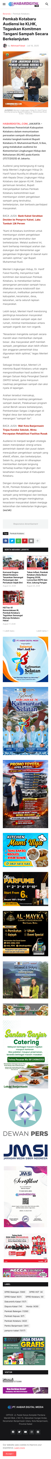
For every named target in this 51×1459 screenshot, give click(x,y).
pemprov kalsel (15, 1330)
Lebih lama (42, 631)
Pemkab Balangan (16, 1311)
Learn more (19, 1448)
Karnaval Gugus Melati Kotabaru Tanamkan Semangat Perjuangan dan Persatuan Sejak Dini (13, 577)
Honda (32, 1306)
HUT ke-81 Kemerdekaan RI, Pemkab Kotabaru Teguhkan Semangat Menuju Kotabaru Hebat (13, 614)
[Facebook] (5, 541)
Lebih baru (9, 631)
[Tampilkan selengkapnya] (37, 541)
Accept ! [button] (9, 1453)
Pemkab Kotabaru (21, 14)
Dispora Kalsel (13, 1306)
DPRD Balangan (15, 1292)
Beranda (7, 14)
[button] (4, 4)
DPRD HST (36, 1292)
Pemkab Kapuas (14, 1316)
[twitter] (19, 1432)
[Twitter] (12, 541)
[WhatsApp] (18, 541)
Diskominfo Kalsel (15, 1301)
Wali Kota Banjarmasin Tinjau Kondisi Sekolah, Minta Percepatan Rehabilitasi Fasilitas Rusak (25, 430)
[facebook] (13, 1432)
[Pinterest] (25, 541)
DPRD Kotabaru (34, 1297)
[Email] (31, 541)
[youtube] (25, 1432)
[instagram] (31, 1432)
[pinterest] (38, 1432)
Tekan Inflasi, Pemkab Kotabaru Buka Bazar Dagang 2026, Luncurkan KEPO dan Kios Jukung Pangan (37, 577)
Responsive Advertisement (25, 524)
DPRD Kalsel (13, 1297)
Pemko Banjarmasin (16, 1325)
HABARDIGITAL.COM (15, 123)
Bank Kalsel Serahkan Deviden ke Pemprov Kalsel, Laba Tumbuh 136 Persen (23, 220)
